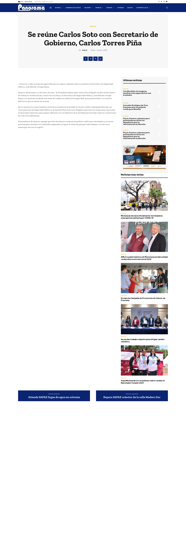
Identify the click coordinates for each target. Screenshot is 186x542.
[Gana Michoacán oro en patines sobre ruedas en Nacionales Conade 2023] (144, 360)
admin (84, 50)
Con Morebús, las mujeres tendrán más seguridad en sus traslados (137, 93)
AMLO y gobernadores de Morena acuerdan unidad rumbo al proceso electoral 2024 (144, 258)
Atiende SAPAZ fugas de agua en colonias (54, 397)
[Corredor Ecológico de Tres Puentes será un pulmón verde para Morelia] (159, 106)
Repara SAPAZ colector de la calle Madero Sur (131, 397)
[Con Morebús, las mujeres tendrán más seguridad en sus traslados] (159, 92)
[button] (167, 8)
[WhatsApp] (100, 59)
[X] (164, 1)
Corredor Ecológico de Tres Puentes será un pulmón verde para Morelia (135, 107)
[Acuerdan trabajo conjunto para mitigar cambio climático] (144, 319)
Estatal (125, 89)
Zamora (93, 26)
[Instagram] (161, 1)
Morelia (123, 336)
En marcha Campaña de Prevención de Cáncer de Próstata (143, 299)
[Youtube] (166, 1)
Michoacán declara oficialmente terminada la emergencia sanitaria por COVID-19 (141, 217)
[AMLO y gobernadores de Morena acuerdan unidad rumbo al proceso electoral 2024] (144, 237)
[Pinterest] (95, 59)
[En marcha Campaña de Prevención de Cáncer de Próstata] (144, 278)
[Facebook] (159, 1)
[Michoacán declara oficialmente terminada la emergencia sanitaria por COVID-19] (144, 196)
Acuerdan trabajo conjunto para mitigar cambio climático (142, 340)
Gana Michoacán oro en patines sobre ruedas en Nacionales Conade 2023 (143, 381)
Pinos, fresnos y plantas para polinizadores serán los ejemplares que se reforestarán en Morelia (136, 121)
